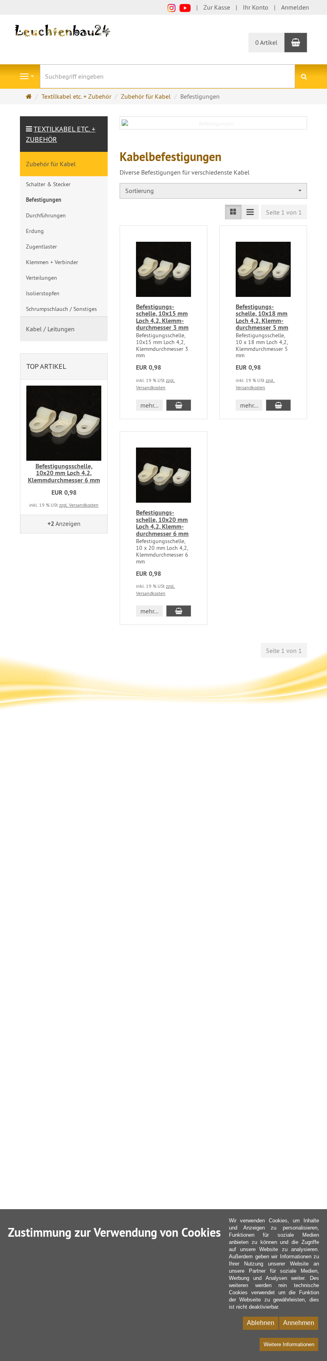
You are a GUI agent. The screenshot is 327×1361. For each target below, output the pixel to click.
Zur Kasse (216, 7)
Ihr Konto (255, 7)
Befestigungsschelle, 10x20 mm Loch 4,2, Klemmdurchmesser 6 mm (162, 523)
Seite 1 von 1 (284, 212)
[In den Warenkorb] (178, 405)
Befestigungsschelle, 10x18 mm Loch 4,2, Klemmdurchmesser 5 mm (262, 317)
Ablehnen (260, 1322)
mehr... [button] (149, 405)
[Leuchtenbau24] (64, 30)
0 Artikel (266, 42)
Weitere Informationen (289, 1344)
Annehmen (298, 1322)
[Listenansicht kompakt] (250, 212)
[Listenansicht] (233, 212)
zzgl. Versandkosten (78, 505)
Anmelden (295, 7)
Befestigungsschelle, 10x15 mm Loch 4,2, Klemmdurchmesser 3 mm (162, 317)
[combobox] (213, 190)
